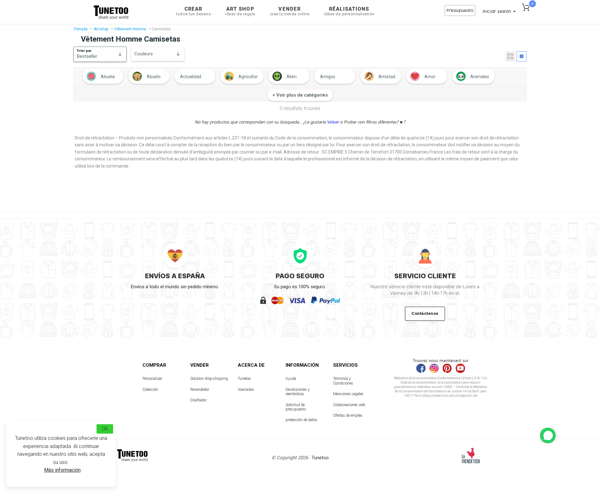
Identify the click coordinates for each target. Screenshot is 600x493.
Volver (333, 122)
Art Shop (240, 11)
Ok (105, 429)
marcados (246, 389)
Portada (81, 29)
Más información (62, 470)
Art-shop (101, 29)
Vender (290, 11)
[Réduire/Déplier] (548, 435)
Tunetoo (244, 378)
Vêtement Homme (130, 29)
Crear (193, 11)
